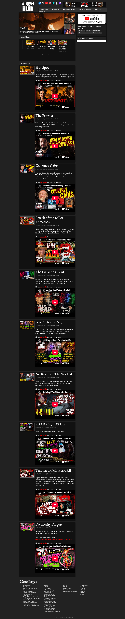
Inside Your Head (28, 601)
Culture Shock (27, 594)
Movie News (47, 592)
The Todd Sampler (49, 610)
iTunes (80, 33)
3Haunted (26, 595)
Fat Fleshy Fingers (48, 524)
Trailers (46, 597)
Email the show (96, 30)
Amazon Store (87, 33)
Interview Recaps (49, 590)
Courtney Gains (51, 47)
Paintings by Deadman (70, 591)
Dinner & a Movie (69, 9)
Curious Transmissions (30, 588)
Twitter (82, 592)
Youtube (82, 588)
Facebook (83, 587)
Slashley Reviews (49, 604)
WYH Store (83, 590)
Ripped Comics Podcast (30, 597)
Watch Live (82, 30)
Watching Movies (49, 600)
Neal (56, 71)
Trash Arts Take (28, 591)
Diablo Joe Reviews (85, 9)
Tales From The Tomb (30, 592)
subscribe (43, 80)
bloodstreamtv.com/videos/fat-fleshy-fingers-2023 (53, 539)
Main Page (44, 9)
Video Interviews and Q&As (31, 605)
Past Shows (55, 9)
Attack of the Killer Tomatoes (62, 48)
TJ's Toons (66, 587)
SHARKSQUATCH (50, 424)
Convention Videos (29, 604)
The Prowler (41, 46)
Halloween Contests (50, 598)
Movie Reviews (48, 591)
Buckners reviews (49, 608)
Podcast (88, 30)
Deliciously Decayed (50, 605)
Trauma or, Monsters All (53, 470)
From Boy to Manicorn (30, 602)
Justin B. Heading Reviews (52, 611)
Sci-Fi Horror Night (50, 322)
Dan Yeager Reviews (50, 607)
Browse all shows (48, 55)
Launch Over (27, 590)
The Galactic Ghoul (49, 272)
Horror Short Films (50, 602)
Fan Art (65, 590)
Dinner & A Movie (49, 594)
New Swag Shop (97, 33)
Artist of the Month (50, 595)
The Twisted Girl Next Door (31, 598)
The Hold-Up (27, 600)
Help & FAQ (47, 588)
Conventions (67, 588)
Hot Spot (31, 46)
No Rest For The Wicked (53, 374)
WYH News (47, 587)
